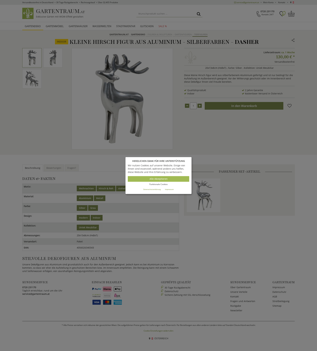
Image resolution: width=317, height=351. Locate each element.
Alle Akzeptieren (159, 179)
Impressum (169, 189)
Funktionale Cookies (158, 184)
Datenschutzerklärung (152, 189)
